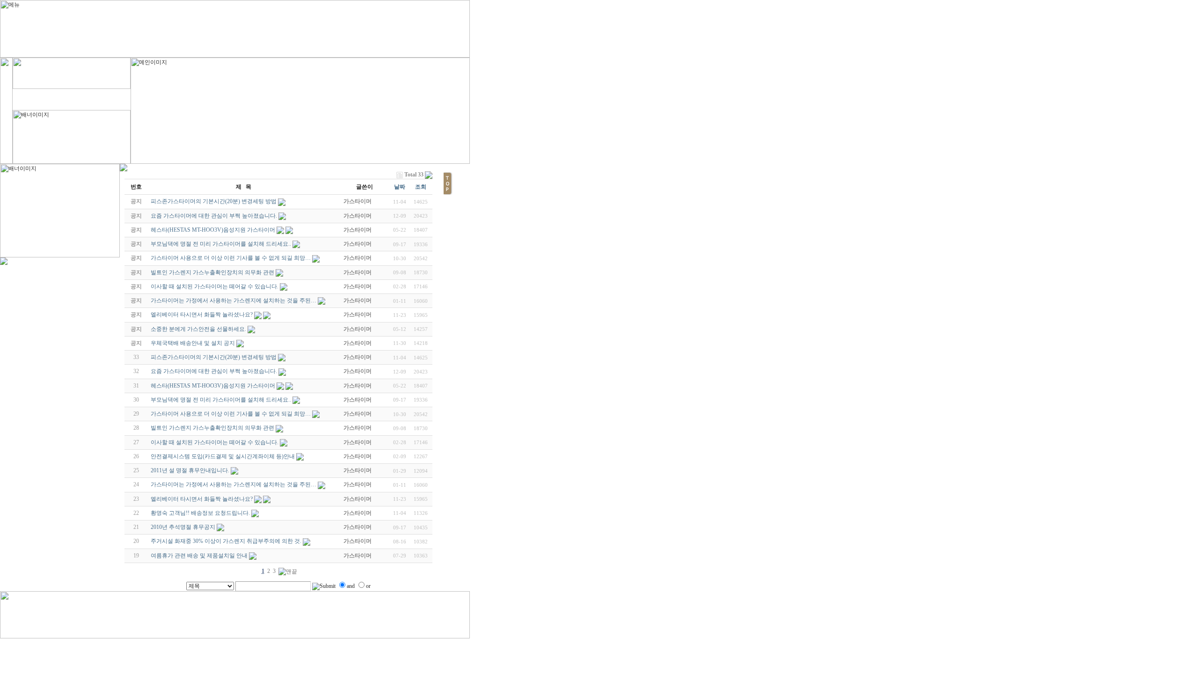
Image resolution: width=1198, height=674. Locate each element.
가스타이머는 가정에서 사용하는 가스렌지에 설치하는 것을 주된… (233, 484)
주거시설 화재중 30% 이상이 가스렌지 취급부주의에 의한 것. (226, 541)
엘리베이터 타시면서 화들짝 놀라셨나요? (202, 499)
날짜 (399, 186)
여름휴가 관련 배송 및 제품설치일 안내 (199, 555)
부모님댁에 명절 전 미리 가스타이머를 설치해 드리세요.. (221, 399)
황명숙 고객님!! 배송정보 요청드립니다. (200, 513)
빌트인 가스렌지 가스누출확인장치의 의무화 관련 (212, 428)
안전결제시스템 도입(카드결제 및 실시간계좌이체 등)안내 (223, 456)
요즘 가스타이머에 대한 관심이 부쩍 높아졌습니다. (214, 371)
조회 (420, 186)
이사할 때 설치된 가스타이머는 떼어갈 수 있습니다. (214, 442)
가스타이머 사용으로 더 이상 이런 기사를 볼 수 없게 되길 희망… (231, 413)
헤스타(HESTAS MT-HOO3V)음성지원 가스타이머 (213, 385)
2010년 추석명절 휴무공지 (183, 527)
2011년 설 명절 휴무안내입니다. (190, 470)
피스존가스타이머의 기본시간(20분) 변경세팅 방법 (214, 357)
